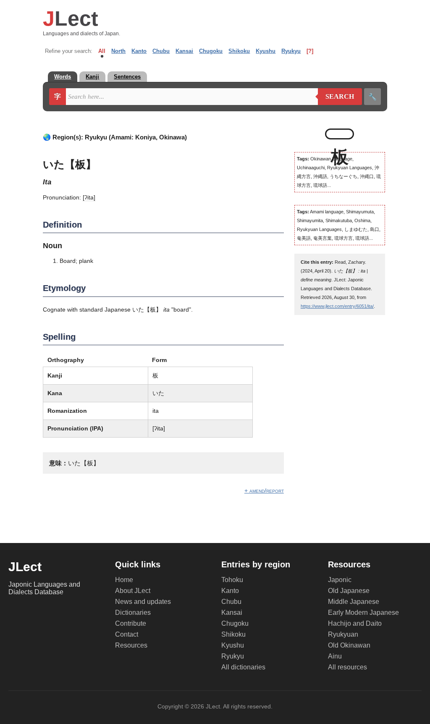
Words (62, 76)
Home (124, 579)
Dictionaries (133, 612)
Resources (131, 645)
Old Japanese (349, 590)
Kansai (184, 51)
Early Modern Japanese (363, 612)
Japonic (339, 579)
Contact (126, 634)
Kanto (139, 51)
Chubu (161, 51)
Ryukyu (291, 51)
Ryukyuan (343, 634)
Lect (70, 18)
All (101, 51)
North (118, 51)
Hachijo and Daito (355, 623)
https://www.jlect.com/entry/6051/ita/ (337, 306)
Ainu (335, 656)
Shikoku (239, 51)
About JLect (132, 590)
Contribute (130, 623)
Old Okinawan (349, 645)
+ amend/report (264, 490)
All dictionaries (243, 667)
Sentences (127, 76)
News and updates (143, 601)
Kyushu (265, 51)
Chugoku (211, 51)
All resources (347, 667)
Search (336, 96)
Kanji (92, 76)
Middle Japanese (353, 601)
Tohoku (232, 579)
